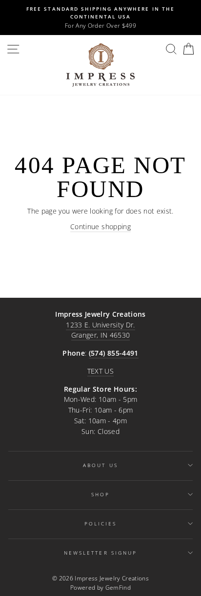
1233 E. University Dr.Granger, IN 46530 (100, 330)
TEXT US (100, 371)
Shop (100, 494)
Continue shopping (100, 226)
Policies (100, 523)
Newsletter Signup (100, 552)
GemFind (118, 587)
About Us (100, 465)
